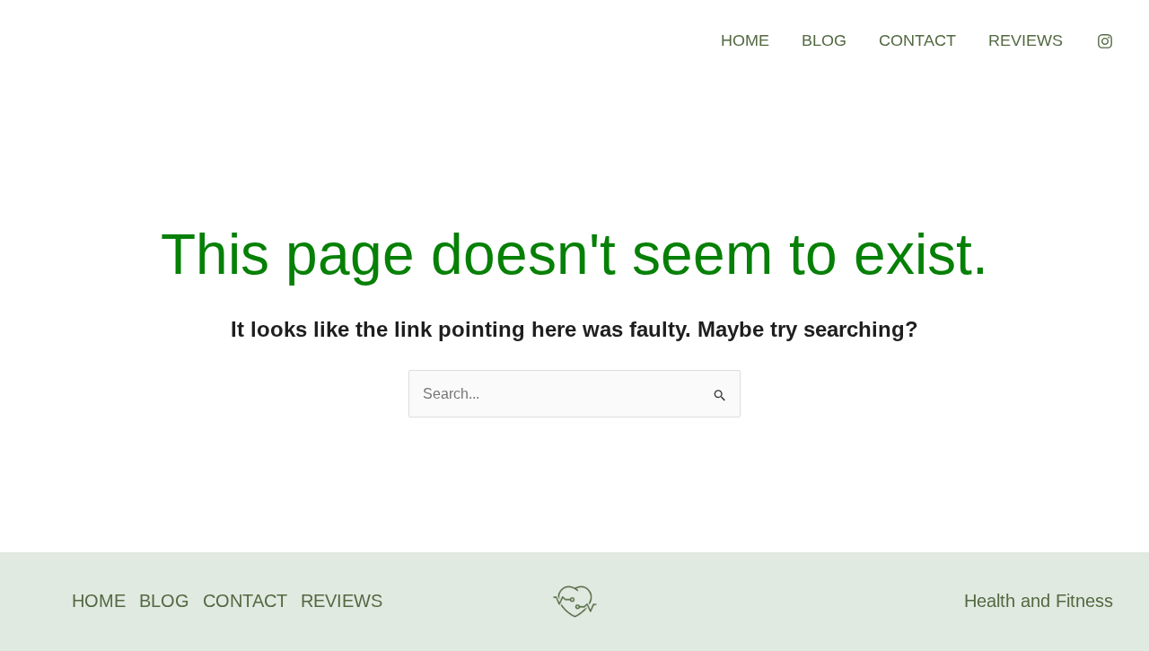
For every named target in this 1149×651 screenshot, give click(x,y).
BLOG (824, 40)
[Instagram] (1105, 41)
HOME (745, 40)
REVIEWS (1025, 40)
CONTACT (917, 40)
